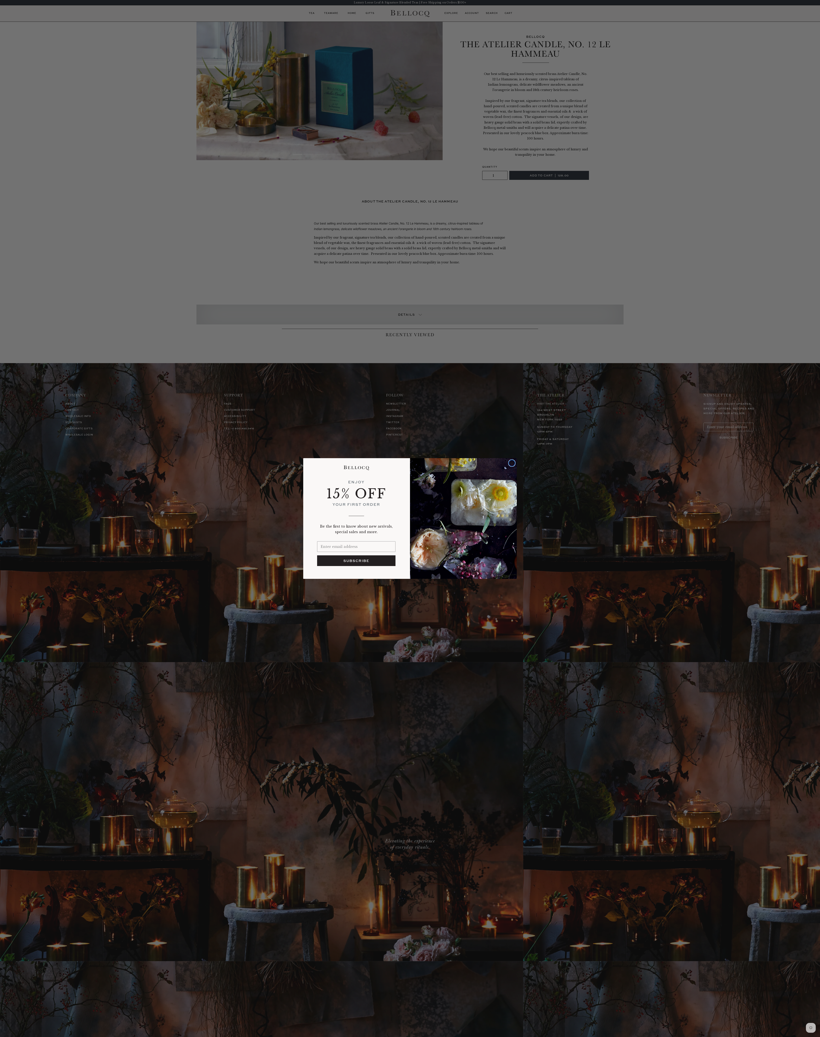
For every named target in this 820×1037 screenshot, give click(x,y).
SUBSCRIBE (356, 560)
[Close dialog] (512, 463)
